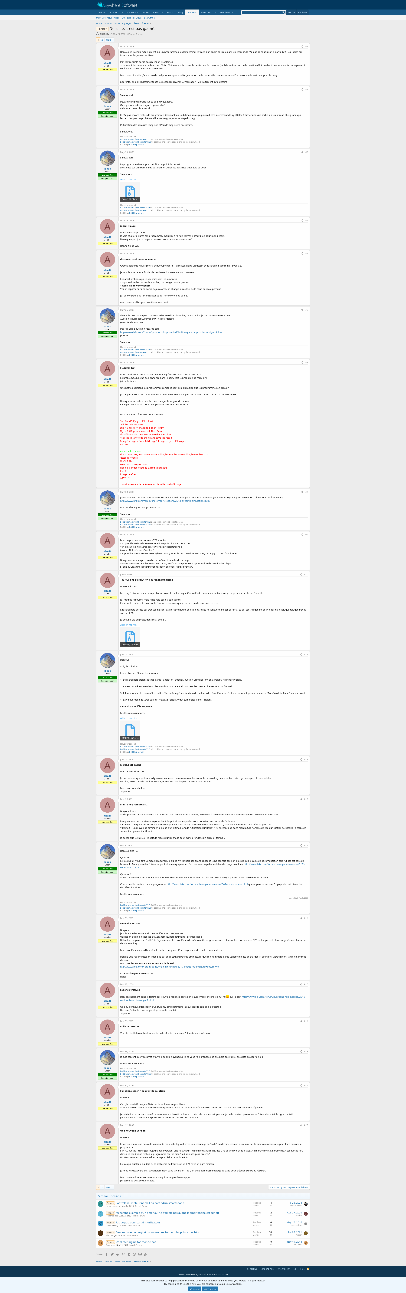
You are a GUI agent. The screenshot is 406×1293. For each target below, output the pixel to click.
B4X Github (149, 17)
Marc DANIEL (296, 1205)
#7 (306, 362)
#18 (306, 1051)
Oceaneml (110, 1245)
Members (225, 12)
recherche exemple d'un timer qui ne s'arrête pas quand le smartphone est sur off (167, 1213)
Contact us (252, 1268)
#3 (306, 152)
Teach (170, 12)
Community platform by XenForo (203, 1275)
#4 (306, 220)
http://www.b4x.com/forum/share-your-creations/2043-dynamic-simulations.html (165, 500)
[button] (116, 12)
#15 (306, 918)
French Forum (141, 1206)
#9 (306, 534)
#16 (306, 984)
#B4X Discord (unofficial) (107, 17)
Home (102, 12)
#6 (306, 309)
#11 (306, 654)
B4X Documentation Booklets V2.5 (135, 139)
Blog (180, 12)
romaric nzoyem (113, 1206)
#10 (306, 574)
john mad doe (112, 1215)
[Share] (302, 47)
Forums (192, 12)
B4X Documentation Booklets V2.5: (135, 142)
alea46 (104, 34)
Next (108, 39)
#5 (306, 253)
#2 (306, 89)
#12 (306, 759)
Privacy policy (283, 1268)
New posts (207, 12)
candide (298, 1215)
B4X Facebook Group (132, 17)
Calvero (109, 1225)
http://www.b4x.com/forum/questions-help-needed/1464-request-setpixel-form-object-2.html (171, 332)
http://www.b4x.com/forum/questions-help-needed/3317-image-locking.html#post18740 (169, 966)
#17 (306, 1021)
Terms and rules (266, 1268)
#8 (306, 491)
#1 (306, 46)
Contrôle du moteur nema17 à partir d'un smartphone (149, 1203)
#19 (306, 1085)
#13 (306, 799)
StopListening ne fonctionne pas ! (136, 1242)
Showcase (132, 12)
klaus (107, 106)
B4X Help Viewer (136, 144)
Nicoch (299, 1235)
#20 (306, 1125)
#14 (306, 845)
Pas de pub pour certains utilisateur (137, 1222)
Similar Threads (136, 34)
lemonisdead (296, 1225)
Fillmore (109, 1235)
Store (145, 12)
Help (294, 1268)
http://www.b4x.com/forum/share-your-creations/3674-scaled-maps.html (207, 884)
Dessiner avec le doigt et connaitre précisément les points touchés (157, 1232)
